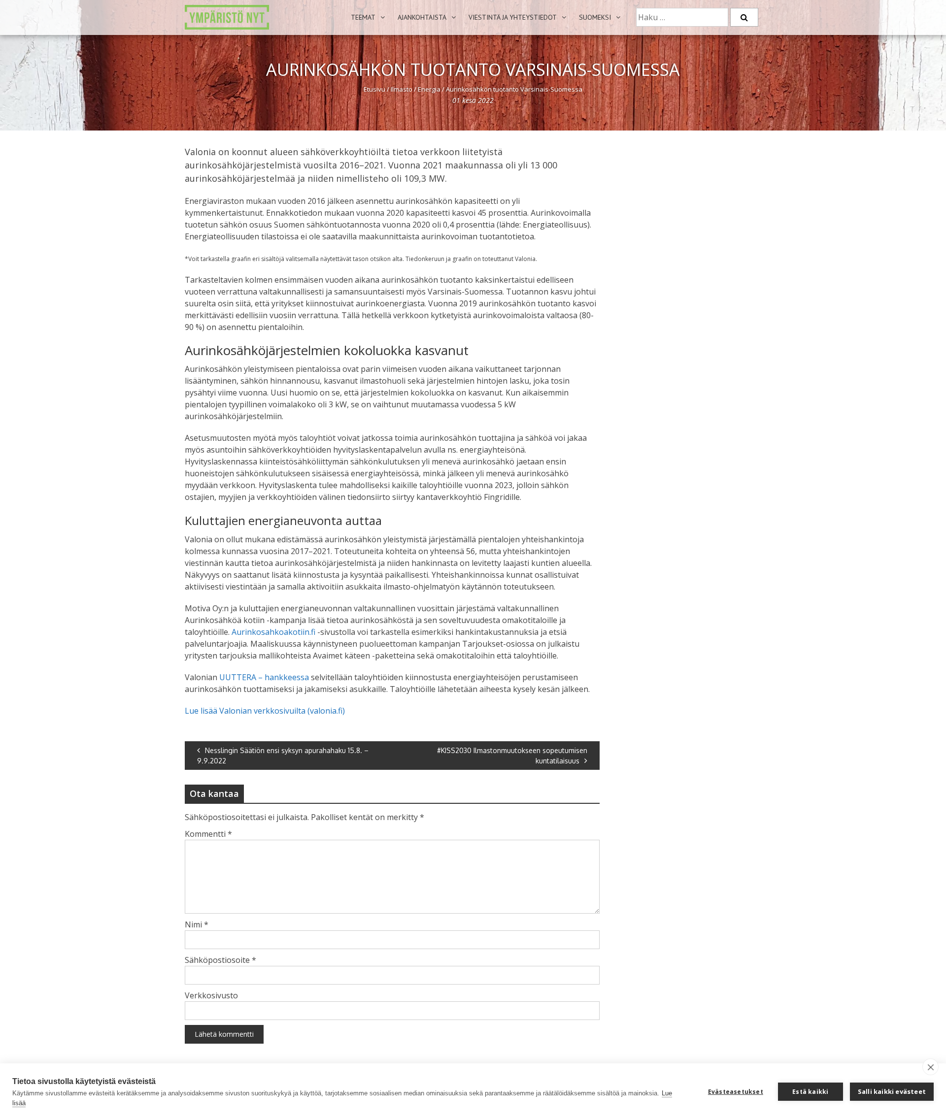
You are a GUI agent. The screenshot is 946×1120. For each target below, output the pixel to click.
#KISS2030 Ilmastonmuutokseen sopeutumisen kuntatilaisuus (512, 755)
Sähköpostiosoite (220, 960)
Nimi (196, 924)
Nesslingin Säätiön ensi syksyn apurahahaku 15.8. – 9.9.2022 (283, 755)
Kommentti (208, 833)
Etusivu (374, 89)
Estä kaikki (810, 1091)
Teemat (363, 17)
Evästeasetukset (735, 1091)
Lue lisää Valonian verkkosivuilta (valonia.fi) (265, 710)
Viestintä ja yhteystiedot (513, 17)
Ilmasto (401, 89)
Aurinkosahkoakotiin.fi (273, 631)
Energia (429, 89)
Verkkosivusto (211, 995)
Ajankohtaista (422, 17)
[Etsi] (744, 17)
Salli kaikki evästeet (892, 1091)
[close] (930, 1066)
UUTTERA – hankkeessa (263, 677)
